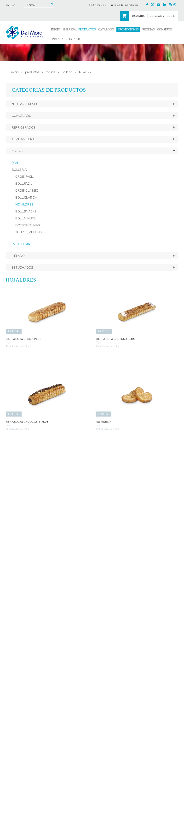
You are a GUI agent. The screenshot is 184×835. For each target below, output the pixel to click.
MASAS (50, 72)
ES (7, 4)
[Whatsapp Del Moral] (175, 5)
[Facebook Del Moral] (148, 5)
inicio (14, 72)
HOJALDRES (85, 72)
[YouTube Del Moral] (159, 5)
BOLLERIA (67, 72)
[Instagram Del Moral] (171, 5)
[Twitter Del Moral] (153, 5)
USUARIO (138, 15)
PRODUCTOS (32, 72)
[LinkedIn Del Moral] (165, 5)
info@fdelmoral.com (125, 4)
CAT (14, 4)
